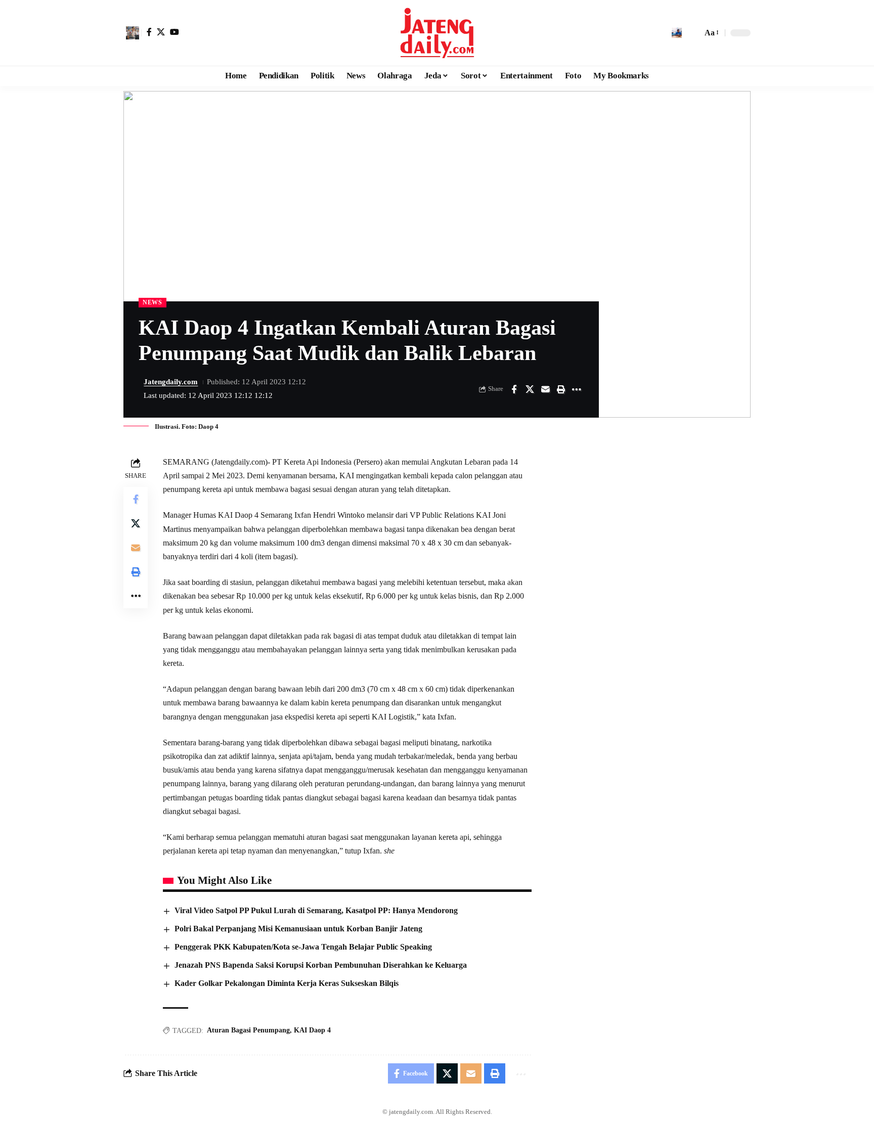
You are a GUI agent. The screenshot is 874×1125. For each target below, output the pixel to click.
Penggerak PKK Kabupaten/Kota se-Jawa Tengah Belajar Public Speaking (303, 946)
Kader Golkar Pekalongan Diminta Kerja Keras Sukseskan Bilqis (286, 983)
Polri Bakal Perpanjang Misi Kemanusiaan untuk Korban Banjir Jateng (298, 928)
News (152, 302)
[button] (132, 32)
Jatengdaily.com (171, 382)
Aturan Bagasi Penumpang (248, 1030)
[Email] (545, 389)
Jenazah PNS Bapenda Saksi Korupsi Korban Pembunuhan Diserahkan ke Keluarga (320, 965)
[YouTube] (174, 32)
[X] (160, 32)
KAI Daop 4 (312, 1030)
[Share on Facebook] (514, 389)
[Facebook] (149, 32)
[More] (577, 389)
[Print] (561, 389)
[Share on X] (529, 389)
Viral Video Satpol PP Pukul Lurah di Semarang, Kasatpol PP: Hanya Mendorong (316, 910)
